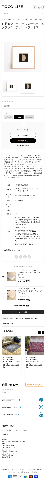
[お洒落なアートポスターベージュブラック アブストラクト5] (23, 57)
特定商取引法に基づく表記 (10, 451)
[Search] (43, 13)
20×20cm (8, 117)
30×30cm (19, 117)
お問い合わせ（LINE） (9, 445)
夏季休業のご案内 (8, 323)
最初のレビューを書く (34, 385)
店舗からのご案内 (8, 318)
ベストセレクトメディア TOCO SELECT (14, 431)
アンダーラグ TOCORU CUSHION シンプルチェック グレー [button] (30, 272)
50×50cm (29, 117)
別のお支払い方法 (23, 146)
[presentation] (39, 332)
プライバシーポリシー (9, 453)
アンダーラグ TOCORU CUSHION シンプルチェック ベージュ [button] (30, 291)
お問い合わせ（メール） (9, 447)
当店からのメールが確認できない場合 (26, 318)
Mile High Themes (15, 472)
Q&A (3, 443)
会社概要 (4, 439)
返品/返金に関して (7, 455)
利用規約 (4, 449)
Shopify (33, 469)
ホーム (3, 19)
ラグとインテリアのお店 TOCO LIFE (19, 469)
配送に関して (6, 457)
